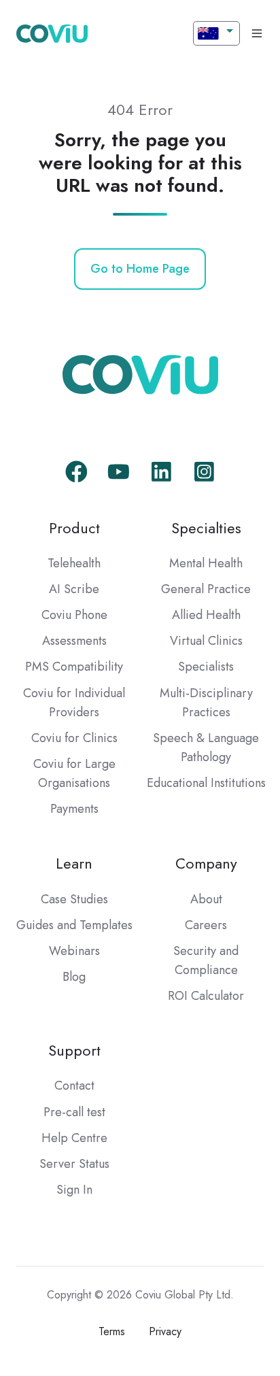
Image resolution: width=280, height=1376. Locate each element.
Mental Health (206, 563)
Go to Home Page (140, 269)
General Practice (206, 589)
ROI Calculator (206, 996)
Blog (74, 977)
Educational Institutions (206, 783)
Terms (112, 1331)
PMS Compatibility (74, 666)
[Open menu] (257, 33)
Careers (206, 925)
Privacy (165, 1331)
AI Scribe (74, 589)
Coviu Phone (74, 615)
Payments (74, 809)
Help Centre (74, 1138)
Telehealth (74, 563)
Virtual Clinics (206, 641)
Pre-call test (74, 1112)
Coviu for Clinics (74, 738)
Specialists (206, 666)
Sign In (74, 1189)
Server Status (74, 1164)
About (206, 899)
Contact (74, 1085)
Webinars (74, 951)
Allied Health (206, 615)
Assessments (74, 641)
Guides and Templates (74, 925)
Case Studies (74, 899)
